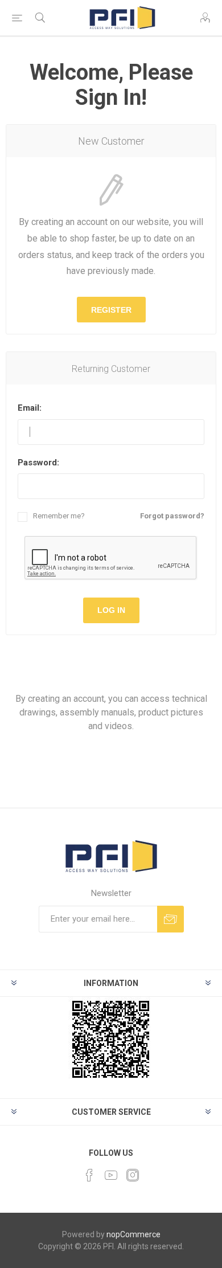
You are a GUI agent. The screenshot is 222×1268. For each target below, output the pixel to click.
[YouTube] (111, 1175)
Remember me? (59, 516)
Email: (30, 408)
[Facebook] (89, 1175)
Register (111, 309)
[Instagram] (133, 1175)
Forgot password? (172, 516)
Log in (111, 610)
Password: (38, 462)
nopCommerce (133, 1234)
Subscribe (170, 919)
